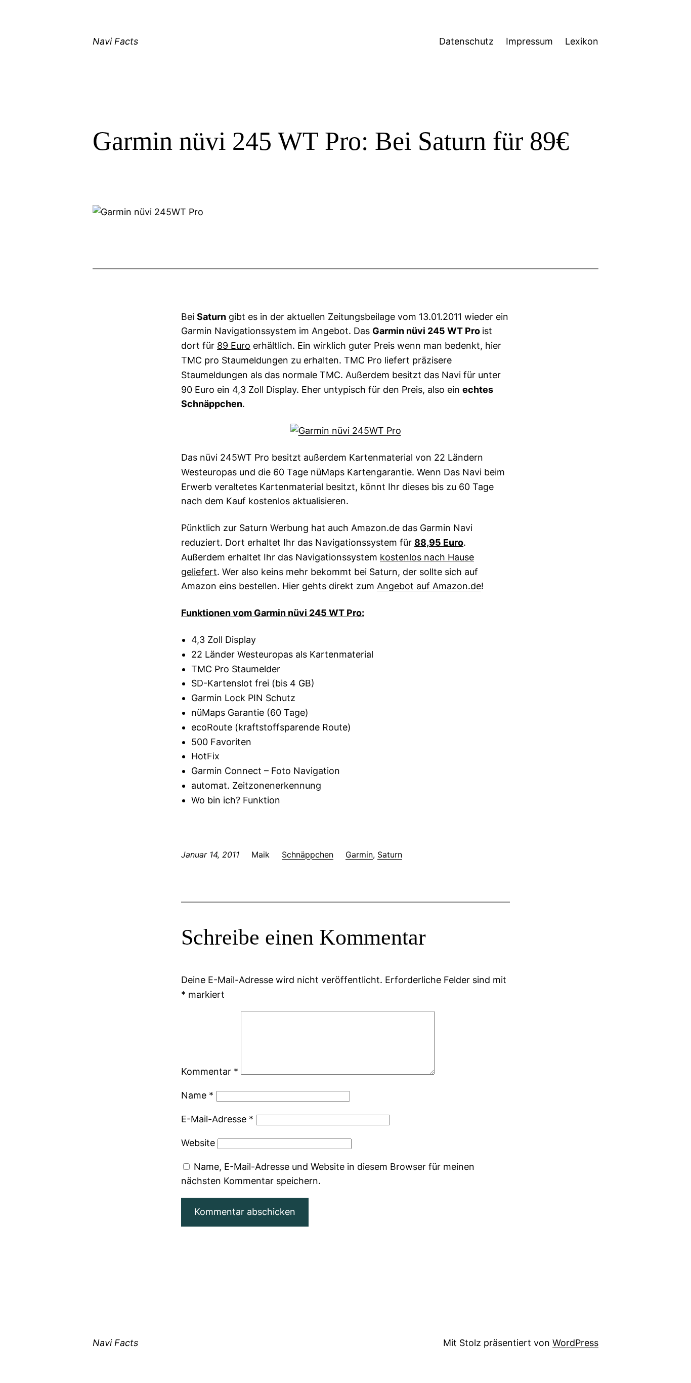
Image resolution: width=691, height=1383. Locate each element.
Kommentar (209, 1071)
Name (197, 1095)
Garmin (359, 854)
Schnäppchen (307, 854)
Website (198, 1142)
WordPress (575, 1342)
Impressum (529, 41)
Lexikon (581, 41)
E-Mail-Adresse (217, 1119)
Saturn (389, 854)
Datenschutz (466, 41)
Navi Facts (115, 41)
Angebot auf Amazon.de (429, 586)
